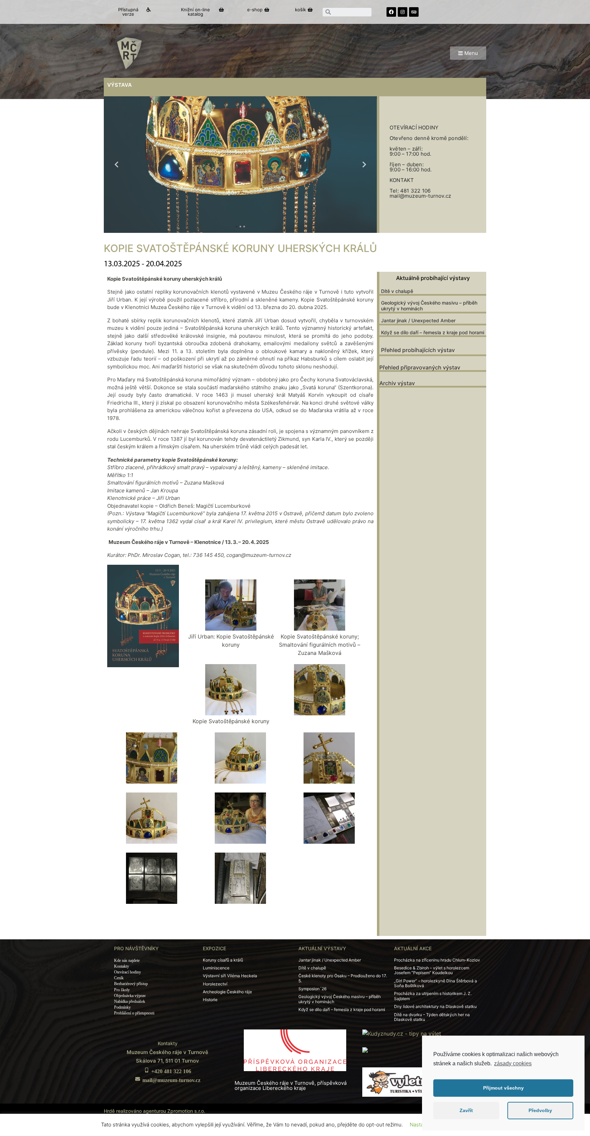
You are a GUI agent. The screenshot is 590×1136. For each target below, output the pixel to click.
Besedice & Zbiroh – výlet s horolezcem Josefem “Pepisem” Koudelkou (431, 970)
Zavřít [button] (466, 1110)
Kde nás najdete (127, 960)
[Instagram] (402, 12)
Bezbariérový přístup (131, 983)
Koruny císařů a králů (223, 960)
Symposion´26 (312, 988)
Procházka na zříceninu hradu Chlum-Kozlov (437, 960)
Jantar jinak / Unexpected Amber (418, 320)
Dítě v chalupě (397, 291)
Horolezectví (215, 983)
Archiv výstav (397, 383)
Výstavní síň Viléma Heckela (230, 975)
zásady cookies (513, 1063)
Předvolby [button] (540, 1110)
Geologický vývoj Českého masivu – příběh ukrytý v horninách (429, 305)
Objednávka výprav (130, 995)
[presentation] (117, 164)
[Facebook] (391, 12)
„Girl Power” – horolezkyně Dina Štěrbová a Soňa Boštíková (435, 983)
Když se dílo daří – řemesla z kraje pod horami (432, 332)
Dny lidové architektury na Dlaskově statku (435, 1006)
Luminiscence (216, 967)
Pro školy (122, 989)
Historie (210, 999)
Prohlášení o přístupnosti (134, 1013)
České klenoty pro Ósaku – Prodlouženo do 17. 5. (342, 978)
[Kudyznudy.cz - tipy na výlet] (401, 1032)
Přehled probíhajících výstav (418, 350)
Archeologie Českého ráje (227, 991)
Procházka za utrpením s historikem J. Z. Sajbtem (433, 996)
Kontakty (121, 966)
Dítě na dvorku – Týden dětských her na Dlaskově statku (432, 1017)
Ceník (119, 978)
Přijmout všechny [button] (503, 1088)
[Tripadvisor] (414, 12)
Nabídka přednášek (129, 1001)
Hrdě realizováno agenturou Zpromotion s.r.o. (154, 1111)
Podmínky (122, 1007)
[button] (131, 11)
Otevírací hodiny (127, 972)
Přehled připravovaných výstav (419, 367)
